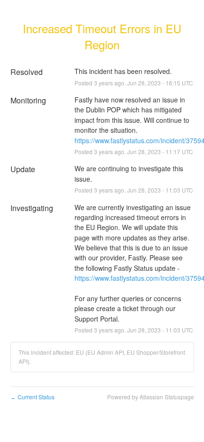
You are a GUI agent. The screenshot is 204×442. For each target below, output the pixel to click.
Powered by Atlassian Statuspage (150, 397)
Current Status (32, 397)
